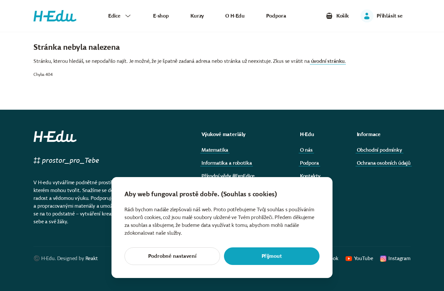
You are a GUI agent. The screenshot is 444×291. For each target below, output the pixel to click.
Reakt (91, 258)
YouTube (363, 258)
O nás (306, 150)
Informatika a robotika (227, 163)
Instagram (399, 258)
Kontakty (310, 176)
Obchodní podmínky (379, 150)
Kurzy (197, 16)
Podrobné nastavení (172, 256)
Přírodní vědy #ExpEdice (228, 176)
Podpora (276, 16)
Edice (114, 16)
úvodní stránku (328, 61)
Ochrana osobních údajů (384, 163)
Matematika (215, 150)
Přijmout (272, 256)
